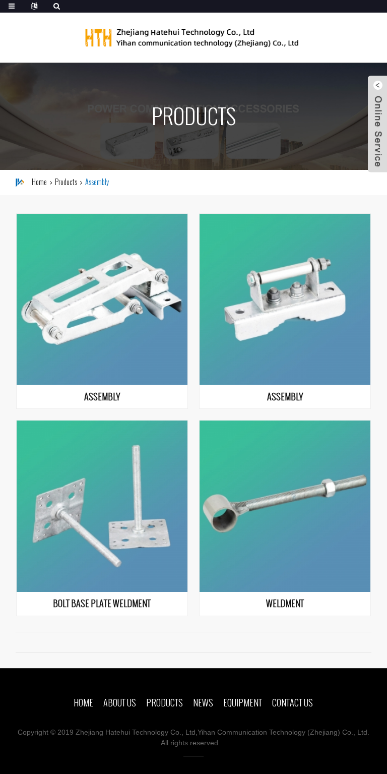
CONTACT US (292, 702)
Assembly (102, 397)
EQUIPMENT (242, 702)
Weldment (285, 604)
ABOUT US (119, 702)
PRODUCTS (164, 702)
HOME (83, 702)
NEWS (203, 702)
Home (39, 182)
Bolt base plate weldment (102, 604)
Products (66, 182)
